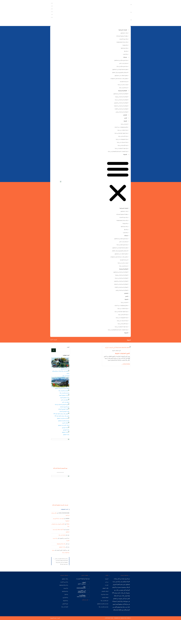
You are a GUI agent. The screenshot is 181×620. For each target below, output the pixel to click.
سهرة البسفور (65, 603)
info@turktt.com (82, 592)
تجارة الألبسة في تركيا (123, 145)
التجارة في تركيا (124, 124)
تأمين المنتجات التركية (122, 353)
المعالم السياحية (122, 90)
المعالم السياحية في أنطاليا (121, 109)
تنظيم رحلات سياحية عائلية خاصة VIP (62, 416)
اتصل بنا (106, 585)
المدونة (125, 154)
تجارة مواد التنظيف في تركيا (121, 148)
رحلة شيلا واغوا (124, 48)
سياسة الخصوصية (53, 618)
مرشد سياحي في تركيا (123, 84)
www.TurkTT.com (81, 596)
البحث (68, 347)
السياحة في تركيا (66, 375)
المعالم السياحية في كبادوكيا (121, 106)
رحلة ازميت (125, 54)
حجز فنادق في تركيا (123, 87)
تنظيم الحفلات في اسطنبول (121, 75)
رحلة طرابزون (65, 597)
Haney (68, 524)
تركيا (119, 581)
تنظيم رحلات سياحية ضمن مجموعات (119, 78)
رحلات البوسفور (66, 429)
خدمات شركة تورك (104, 594)
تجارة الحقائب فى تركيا (123, 130)
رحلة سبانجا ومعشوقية (122, 42)
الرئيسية (55, 339)
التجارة (125, 121)
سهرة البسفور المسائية (122, 36)
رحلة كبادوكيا (65, 600)
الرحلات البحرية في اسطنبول (63, 425)
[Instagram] (84, 604)
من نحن (106, 581)
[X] (88, 604)
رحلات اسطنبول (124, 33)
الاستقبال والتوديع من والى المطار (120, 72)
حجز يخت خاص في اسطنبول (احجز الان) (60, 505)
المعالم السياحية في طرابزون (121, 103)
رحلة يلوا (126, 51)
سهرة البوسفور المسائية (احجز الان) (60, 468)
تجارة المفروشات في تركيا (122, 139)
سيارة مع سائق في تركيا (122, 66)
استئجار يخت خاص (123, 63)
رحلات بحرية (122, 595)
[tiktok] (77, 604)
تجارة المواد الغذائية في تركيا (121, 133)
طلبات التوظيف (105, 588)
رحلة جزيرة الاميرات (123, 39)
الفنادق (125, 115)
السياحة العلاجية (124, 81)
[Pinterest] (81, 604)
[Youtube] (79, 604)
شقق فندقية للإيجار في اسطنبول (120, 69)
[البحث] (53, 350)
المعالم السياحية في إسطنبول (120, 93)
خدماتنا (125, 57)
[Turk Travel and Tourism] (60, 181)
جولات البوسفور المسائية (64, 411)
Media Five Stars (125, 618)
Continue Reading (125, 363)
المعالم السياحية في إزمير (122, 112)
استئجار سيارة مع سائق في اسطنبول (62, 388)
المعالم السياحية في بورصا (121, 97)
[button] (117, 181)
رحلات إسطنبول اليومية (64, 397)
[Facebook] (86, 604)
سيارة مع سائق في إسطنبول (121, 60)
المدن (125, 118)
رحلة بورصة (125, 45)
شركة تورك (127, 578)
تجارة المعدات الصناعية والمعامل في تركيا (118, 151)
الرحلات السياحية (123, 30)
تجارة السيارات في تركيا (122, 142)
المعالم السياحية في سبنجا (121, 100)
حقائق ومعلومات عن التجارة (121, 127)
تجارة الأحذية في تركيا (123, 136)
